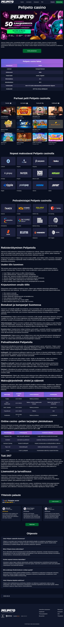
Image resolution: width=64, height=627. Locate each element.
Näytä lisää (32, 524)
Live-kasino (23, 103)
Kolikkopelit (54, 103)
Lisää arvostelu (55, 501)
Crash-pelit (38, 103)
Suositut (7, 103)
